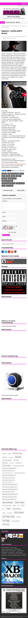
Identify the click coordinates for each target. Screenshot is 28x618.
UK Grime (19, 512)
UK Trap (5, 524)
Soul (3, 509)
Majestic (4, 178)
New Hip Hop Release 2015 (9, 487)
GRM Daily (16, 460)
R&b (14, 505)
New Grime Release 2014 (9, 468)
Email (3, 216)
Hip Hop (4, 463)
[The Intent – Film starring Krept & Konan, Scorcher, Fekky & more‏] (4, 541)
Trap (8, 508)
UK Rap (6, 520)
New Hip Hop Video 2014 (10, 494)
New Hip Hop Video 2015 (9, 497)
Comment (4, 201)
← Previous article (7, 190)
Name (4, 212)
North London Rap (6, 505)
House (13, 176)
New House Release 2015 (8, 183)
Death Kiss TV (24, 6)
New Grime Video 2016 (8, 480)
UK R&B (18, 517)
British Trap (17, 453)
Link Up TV (19, 463)
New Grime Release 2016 (7, 473)
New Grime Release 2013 (18, 465)
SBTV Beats (10, 185)
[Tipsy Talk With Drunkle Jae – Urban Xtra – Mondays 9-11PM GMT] (20, 537)
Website (4, 221)
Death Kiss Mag (8, 26)
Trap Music (16, 509)
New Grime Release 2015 (8, 470)
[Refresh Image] (16, 226)
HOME (19, 6)
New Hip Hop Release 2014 (9, 484)
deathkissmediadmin (21, 36)
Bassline (4, 173)
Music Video (6, 466)
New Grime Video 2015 (8, 478)
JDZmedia (11, 463)
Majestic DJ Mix (12, 178)
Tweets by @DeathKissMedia (8, 326)
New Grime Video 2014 (9, 475)
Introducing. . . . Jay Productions (14, 549)
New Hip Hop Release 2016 (9, 489)
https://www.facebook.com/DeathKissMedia (12, 164)
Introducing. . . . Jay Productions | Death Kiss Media (12, 554)
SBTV (3, 185)
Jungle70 (19, 176)
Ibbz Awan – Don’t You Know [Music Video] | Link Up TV (13, 555)
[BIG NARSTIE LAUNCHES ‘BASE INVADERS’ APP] (15, 537)
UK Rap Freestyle (15, 521)
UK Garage (9, 513)
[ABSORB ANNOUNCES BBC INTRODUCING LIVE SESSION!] (9, 537)
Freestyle (11, 457)
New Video (19, 502)
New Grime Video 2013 (19, 473)
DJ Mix (21, 173)
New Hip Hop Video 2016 (9, 499)
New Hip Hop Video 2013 (8, 491)
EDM (3, 176)
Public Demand (20, 183)
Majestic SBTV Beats (7, 181)
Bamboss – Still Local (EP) (11, 547)
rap (18, 505)
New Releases (6, 38)
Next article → (21, 190)
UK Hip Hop (8, 516)
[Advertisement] (10, 308)
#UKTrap (4, 453)
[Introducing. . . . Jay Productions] (4, 537)
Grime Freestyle (6, 460)
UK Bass (3, 513)
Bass (10, 453)
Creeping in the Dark (13, 173)
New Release (7, 502)
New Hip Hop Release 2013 (7, 482)
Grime (8, 176)
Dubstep (4, 457)
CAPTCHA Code (12, 232)
